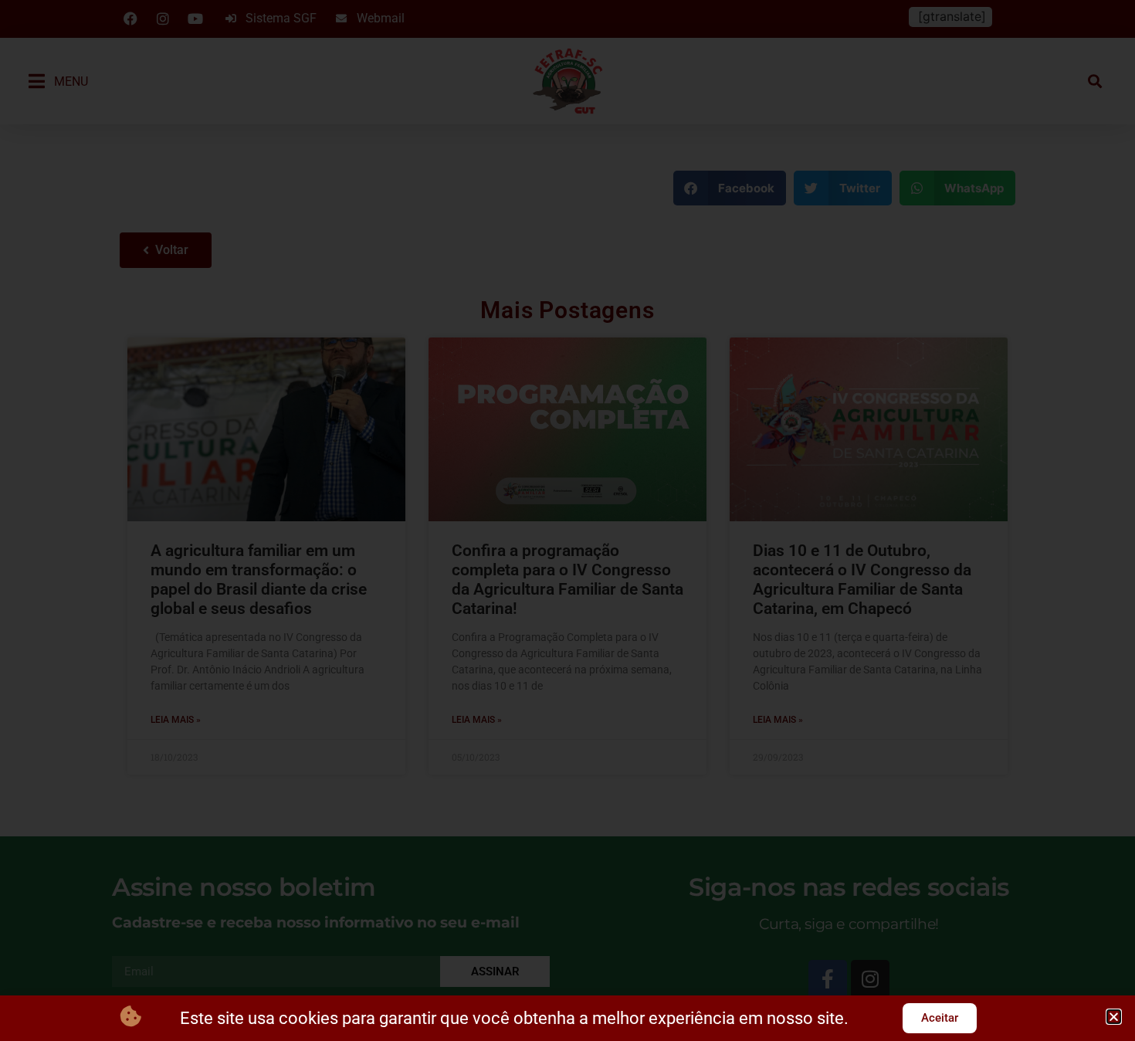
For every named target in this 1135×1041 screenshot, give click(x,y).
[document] (567, 520)
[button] (1114, 1016)
